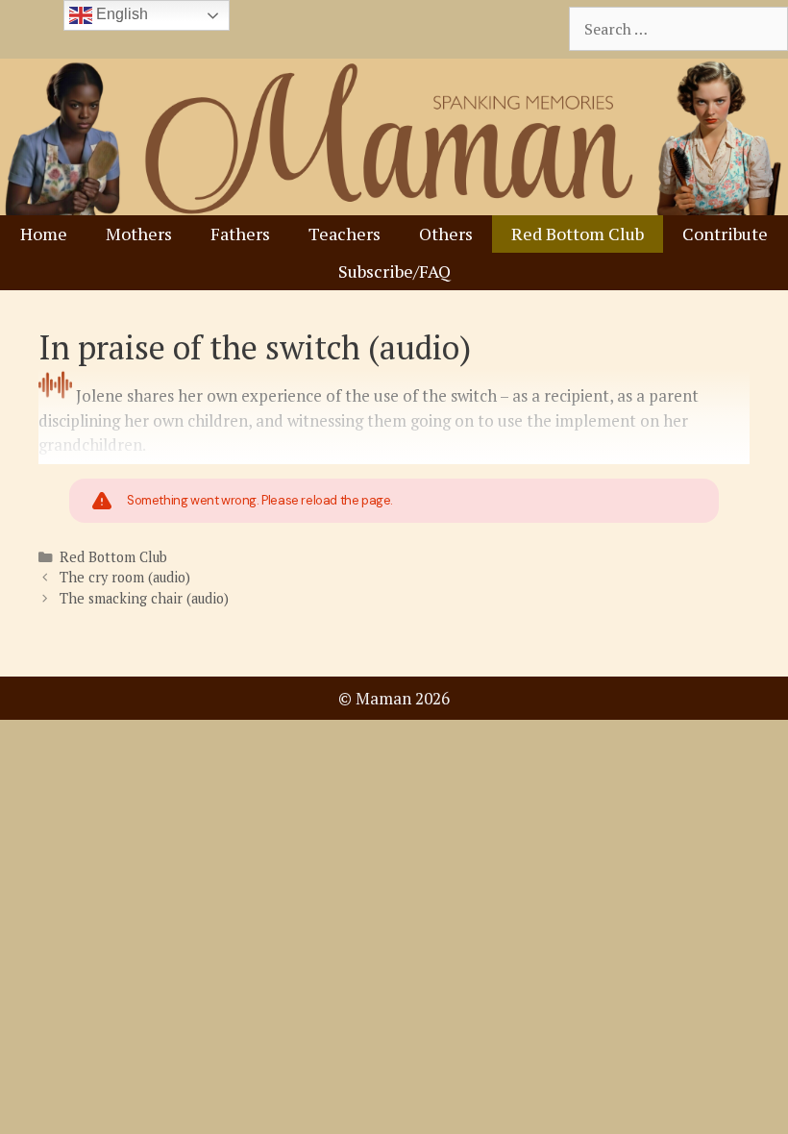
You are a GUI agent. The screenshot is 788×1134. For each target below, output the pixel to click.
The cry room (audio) (125, 577)
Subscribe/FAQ (394, 271)
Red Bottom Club (577, 233)
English (120, 14)
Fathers (240, 233)
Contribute (725, 233)
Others (446, 233)
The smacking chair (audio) (144, 598)
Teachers (344, 233)
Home (43, 233)
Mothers (139, 233)
